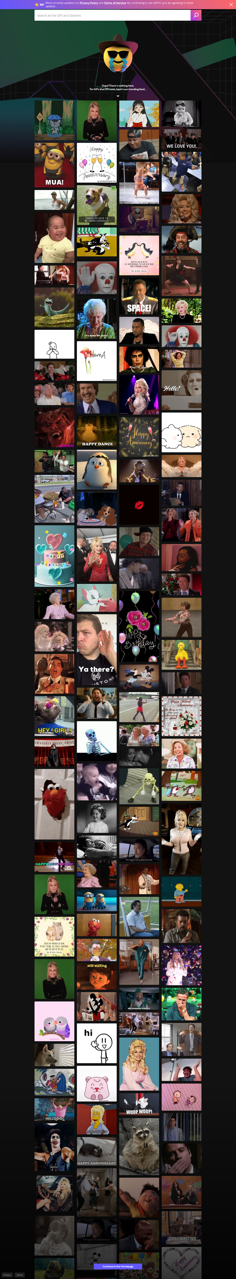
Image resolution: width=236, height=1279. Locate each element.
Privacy (7, 1275)
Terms (19, 1275)
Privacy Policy (89, 3)
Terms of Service (115, 3)
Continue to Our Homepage (118, 1266)
